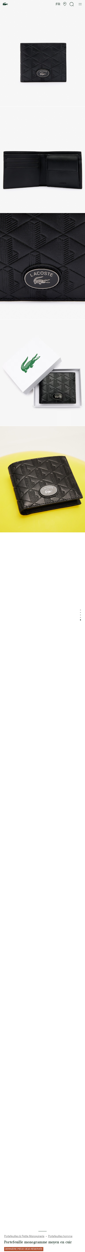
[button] (64, 4)
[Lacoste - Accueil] (5, 4)
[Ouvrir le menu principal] (80, 4)
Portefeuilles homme (60, 1236)
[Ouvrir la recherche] (71, 4)
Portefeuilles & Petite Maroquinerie (24, 1236)
